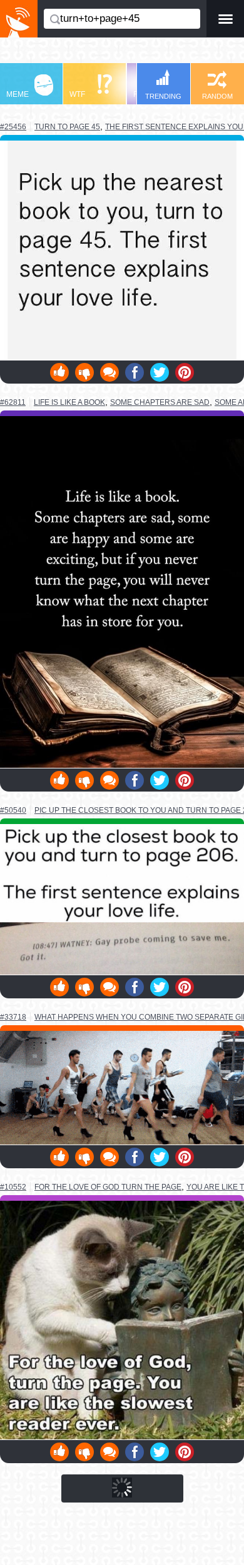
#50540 (13, 810)
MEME (17, 94)
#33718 (13, 1017)
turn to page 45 (67, 126)
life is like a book (69, 402)
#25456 (13, 126)
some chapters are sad (160, 402)
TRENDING (163, 96)
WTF (77, 94)
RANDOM (217, 96)
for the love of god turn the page (107, 1187)
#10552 (13, 1187)
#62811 (13, 402)
